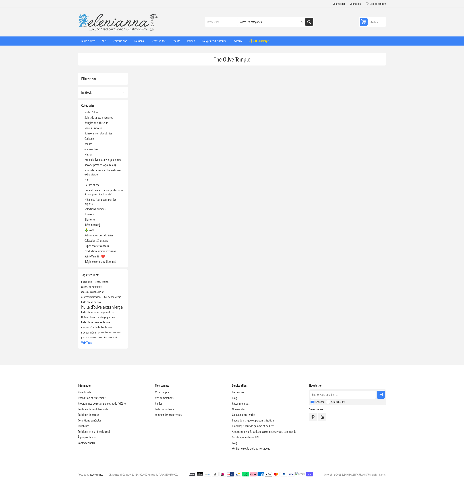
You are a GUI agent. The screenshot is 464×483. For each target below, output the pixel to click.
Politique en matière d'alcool (94, 431)
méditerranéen (88, 332)
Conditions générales (89, 420)
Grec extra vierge (112, 297)
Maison (88, 154)
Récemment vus (241, 403)
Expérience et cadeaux (96, 246)
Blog (234, 398)
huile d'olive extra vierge (102, 307)
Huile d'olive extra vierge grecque (98, 317)
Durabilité (83, 426)
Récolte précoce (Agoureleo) (100, 165)
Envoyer (381, 395)
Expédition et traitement (91, 398)
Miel (86, 179)
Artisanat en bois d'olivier (98, 235)
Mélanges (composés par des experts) (100, 201)
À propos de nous (88, 437)
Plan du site (84, 392)
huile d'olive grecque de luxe (95, 322)
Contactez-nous (86, 443)
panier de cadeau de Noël (109, 332)
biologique (86, 281)
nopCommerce (96, 474)
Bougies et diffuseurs (96, 123)
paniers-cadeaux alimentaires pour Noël (99, 337)
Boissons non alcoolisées (98, 133)
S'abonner (320, 402)
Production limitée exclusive (100, 251)
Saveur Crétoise (93, 128)
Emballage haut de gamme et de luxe (253, 426)
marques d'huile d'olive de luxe (96, 327)
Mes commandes (164, 398)
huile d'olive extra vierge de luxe (97, 312)
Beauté (88, 144)
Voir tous (86, 343)
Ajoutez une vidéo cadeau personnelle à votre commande (264, 431)
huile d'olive (91, 112)
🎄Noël (89, 230)
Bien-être (89, 219)
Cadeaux (89, 138)
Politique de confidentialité (93, 409)
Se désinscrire (338, 402)
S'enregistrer (339, 3)
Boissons (89, 214)
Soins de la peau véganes (98, 117)
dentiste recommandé (91, 297)
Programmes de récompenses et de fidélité (102, 403)
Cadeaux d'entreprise (243, 415)
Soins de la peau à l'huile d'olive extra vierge (102, 172)
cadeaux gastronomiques (92, 292)
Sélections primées (94, 209)
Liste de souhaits (164, 409)
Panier (158, 403)
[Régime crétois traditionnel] (100, 261)
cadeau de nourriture (91, 286)
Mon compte (162, 392)
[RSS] (322, 417)
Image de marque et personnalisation (253, 420)
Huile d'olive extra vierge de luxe (102, 159)
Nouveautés (238, 409)
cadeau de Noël (101, 281)
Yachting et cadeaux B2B (245, 437)
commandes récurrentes (168, 415)
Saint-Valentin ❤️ (94, 256)
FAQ (234, 443)
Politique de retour (88, 415)
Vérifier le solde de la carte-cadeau (251, 448)
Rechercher (309, 22)
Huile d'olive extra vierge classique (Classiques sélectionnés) (103, 192)
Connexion (355, 3)
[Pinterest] (313, 417)
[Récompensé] (92, 225)
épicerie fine (91, 149)
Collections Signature (96, 240)
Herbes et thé (92, 185)
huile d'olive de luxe (91, 302)
